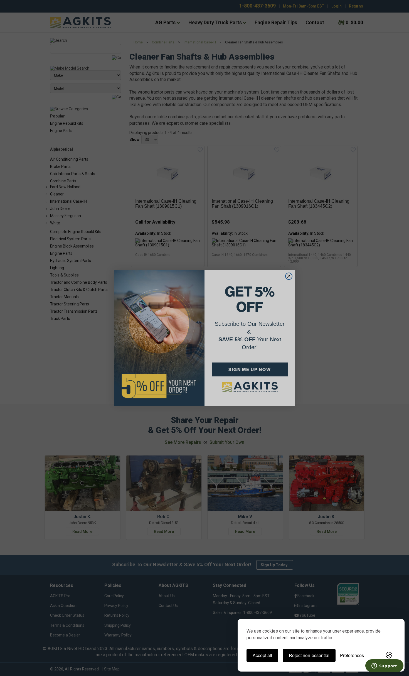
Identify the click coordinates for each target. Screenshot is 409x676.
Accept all (262, 655)
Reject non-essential (309, 655)
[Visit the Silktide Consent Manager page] (389, 655)
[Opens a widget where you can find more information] (384, 666)
